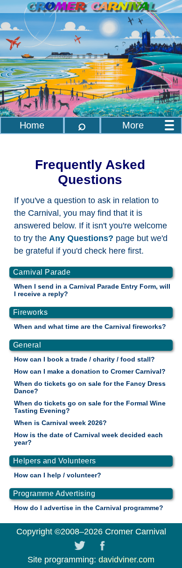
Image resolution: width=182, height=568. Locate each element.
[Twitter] (79, 545)
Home (32, 125)
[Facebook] (102, 545)
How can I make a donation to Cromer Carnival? (90, 371)
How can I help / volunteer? (57, 475)
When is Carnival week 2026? (60, 422)
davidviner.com (126, 559)
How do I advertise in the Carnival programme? (88, 507)
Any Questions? (81, 238)
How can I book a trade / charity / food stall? (84, 359)
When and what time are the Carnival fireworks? (90, 326)
